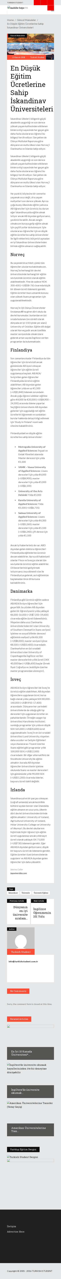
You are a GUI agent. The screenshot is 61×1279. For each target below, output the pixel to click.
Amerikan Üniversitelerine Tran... (28, 1129)
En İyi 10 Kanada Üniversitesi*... (21, 1053)
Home (10, 19)
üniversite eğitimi (41, 893)
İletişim (11, 1226)
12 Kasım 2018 (18, 57)
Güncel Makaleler (26, 19)
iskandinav (13, 893)
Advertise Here (15, 1231)
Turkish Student (37, 57)
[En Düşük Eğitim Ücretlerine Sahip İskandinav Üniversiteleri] (21, 941)
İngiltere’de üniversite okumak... (25, 1091)
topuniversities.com (18, 873)
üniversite (26, 893)
